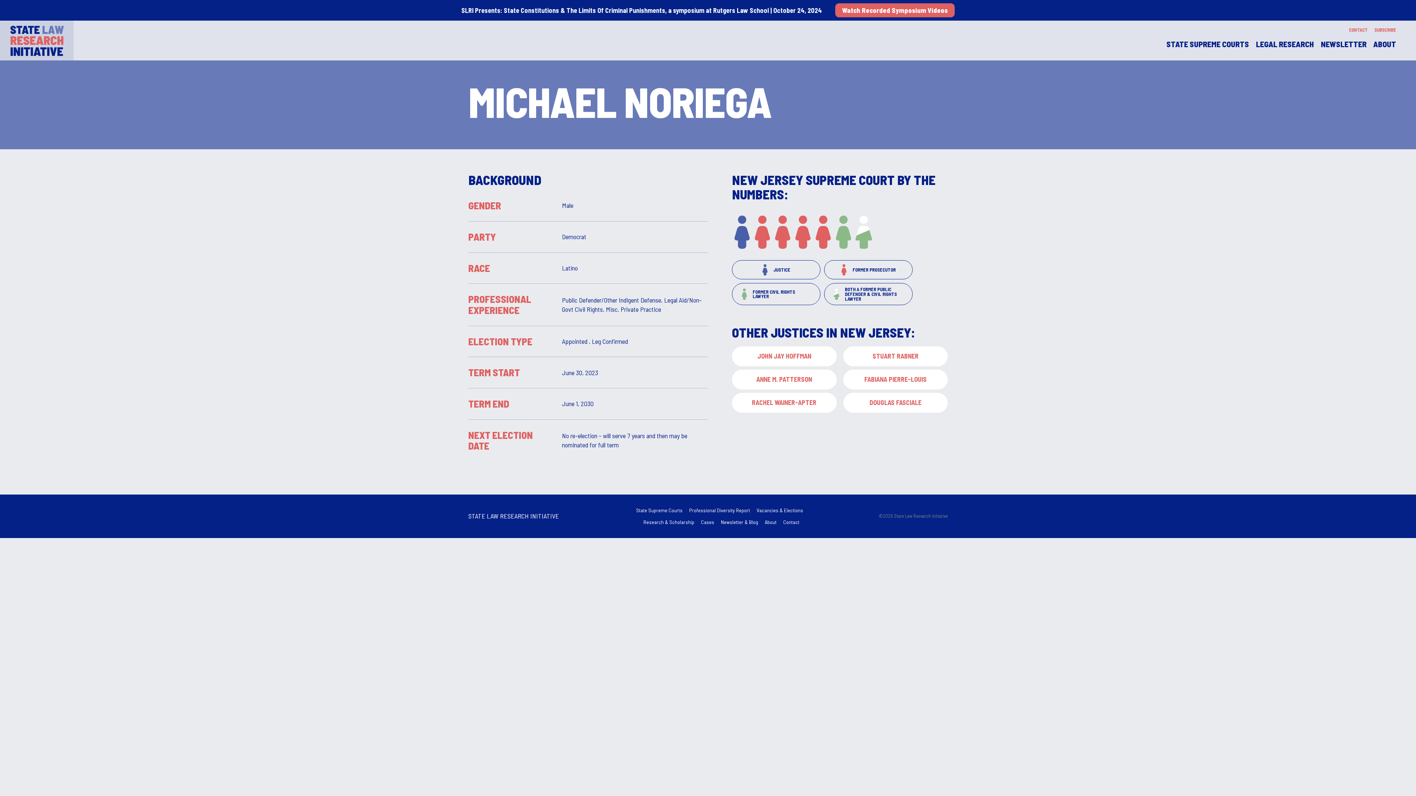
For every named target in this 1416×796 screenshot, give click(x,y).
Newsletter (1344, 44)
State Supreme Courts (659, 510)
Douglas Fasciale (896, 402)
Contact (1358, 30)
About (1384, 44)
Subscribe (1385, 30)
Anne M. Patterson (784, 379)
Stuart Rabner (895, 356)
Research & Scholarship (668, 522)
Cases (707, 522)
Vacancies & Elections (780, 510)
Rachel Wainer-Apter (784, 402)
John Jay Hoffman (784, 356)
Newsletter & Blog (739, 522)
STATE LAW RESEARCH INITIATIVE (513, 516)
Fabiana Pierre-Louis (895, 379)
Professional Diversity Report (719, 510)
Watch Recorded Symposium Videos (895, 10)
